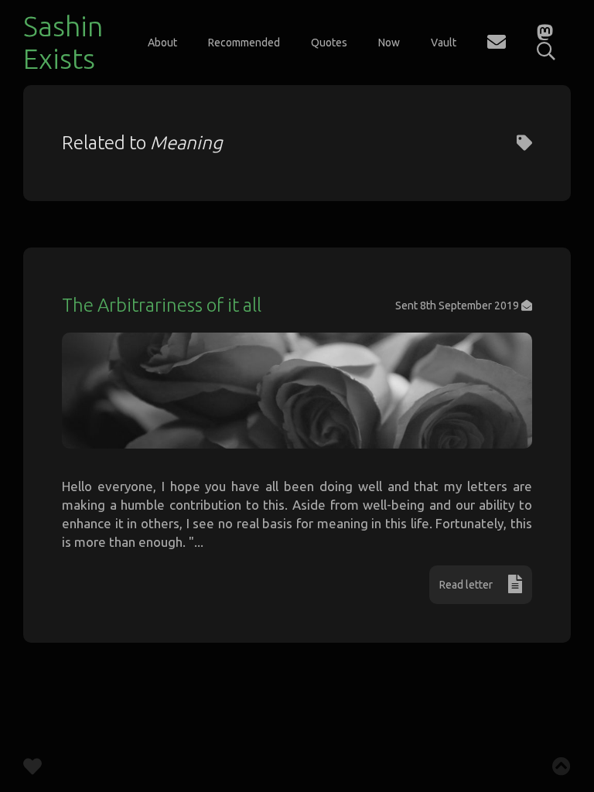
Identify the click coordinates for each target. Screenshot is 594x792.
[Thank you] (32, 769)
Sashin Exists (63, 42)
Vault (443, 42)
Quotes (329, 42)
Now (389, 42)
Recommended (244, 42)
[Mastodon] (545, 34)
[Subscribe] (496, 45)
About (162, 42)
